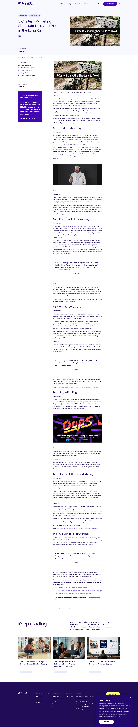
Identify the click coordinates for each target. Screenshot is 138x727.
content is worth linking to (66, 149)
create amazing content (81, 202)
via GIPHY (56, 191)
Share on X (76, 273)
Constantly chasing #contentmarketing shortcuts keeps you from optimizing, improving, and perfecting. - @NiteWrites (77, 555)
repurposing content (78, 226)
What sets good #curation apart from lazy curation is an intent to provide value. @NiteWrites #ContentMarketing (76, 362)
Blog (19, 57)
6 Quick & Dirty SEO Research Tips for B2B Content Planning (74, 594)
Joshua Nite (30, 36)
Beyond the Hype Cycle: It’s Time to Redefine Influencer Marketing (77, 528)
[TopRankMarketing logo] (25, 3)
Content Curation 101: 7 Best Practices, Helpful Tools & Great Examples (78, 387)
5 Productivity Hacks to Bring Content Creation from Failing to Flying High (79, 591)
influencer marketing (67, 481)
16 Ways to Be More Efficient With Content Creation (72, 588)
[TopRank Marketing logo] (23, 693)
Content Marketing (34, 15)
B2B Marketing (23, 15)
